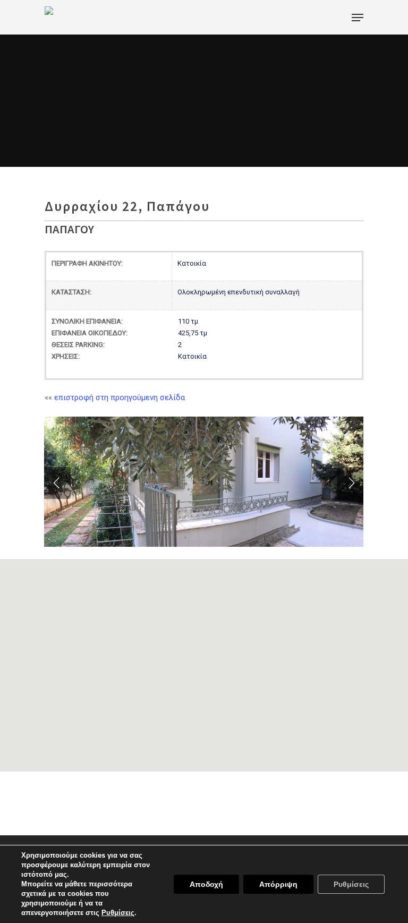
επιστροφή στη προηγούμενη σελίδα (119, 397)
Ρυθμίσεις (351, 884)
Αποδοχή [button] (206, 884)
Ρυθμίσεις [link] (117, 913)
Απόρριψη (278, 884)
